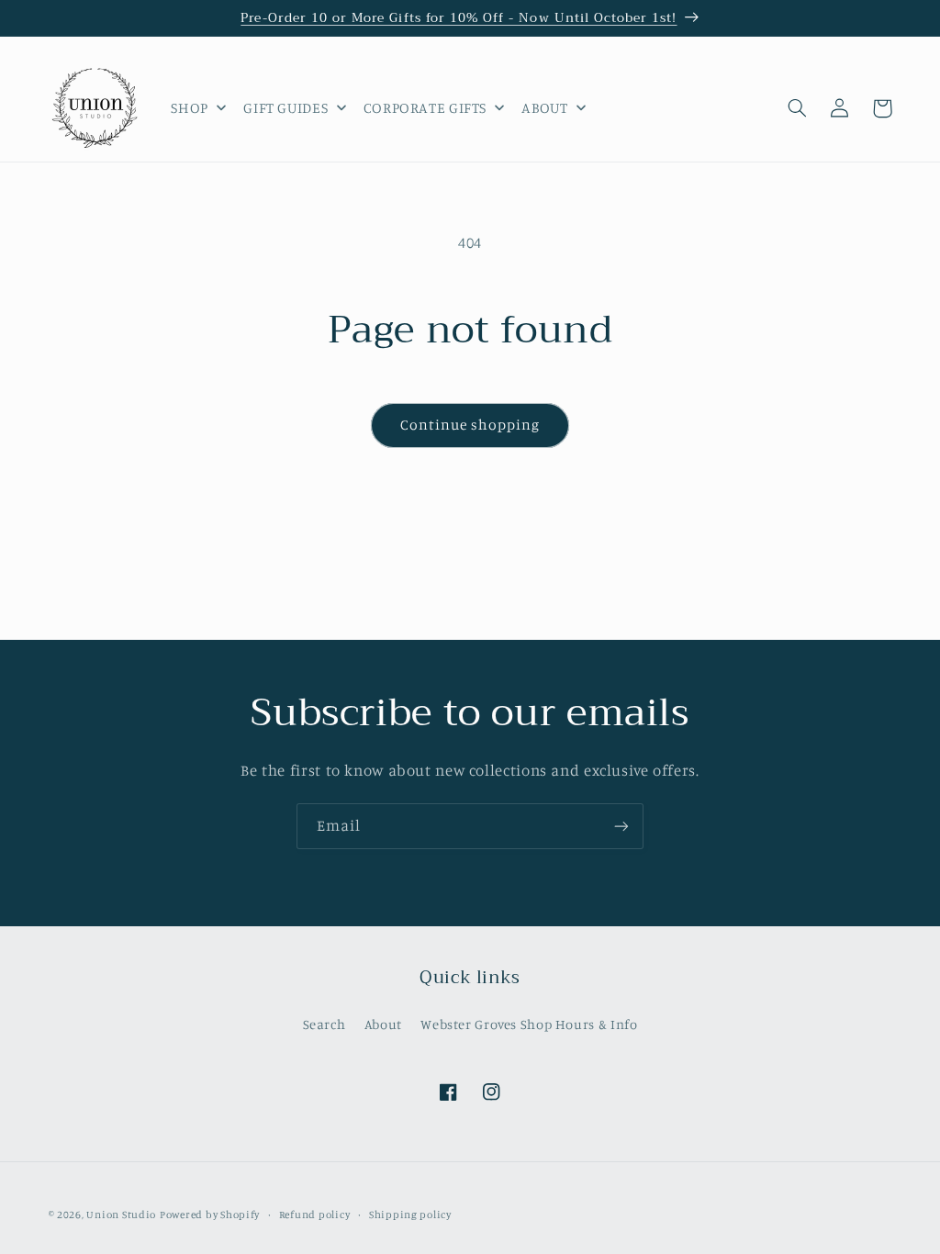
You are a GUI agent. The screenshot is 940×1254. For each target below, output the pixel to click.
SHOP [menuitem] (189, 107)
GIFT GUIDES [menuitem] (285, 107)
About (383, 1024)
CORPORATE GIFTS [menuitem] (425, 107)
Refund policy (315, 1214)
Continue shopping (470, 424)
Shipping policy (410, 1214)
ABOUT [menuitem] (544, 107)
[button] (798, 108)
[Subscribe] (621, 825)
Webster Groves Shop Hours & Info (528, 1024)
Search (324, 1024)
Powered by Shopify (210, 1214)
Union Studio (121, 1214)
